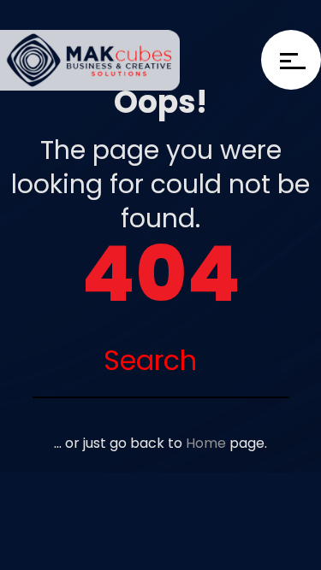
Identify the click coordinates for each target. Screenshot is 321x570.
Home (206, 443)
